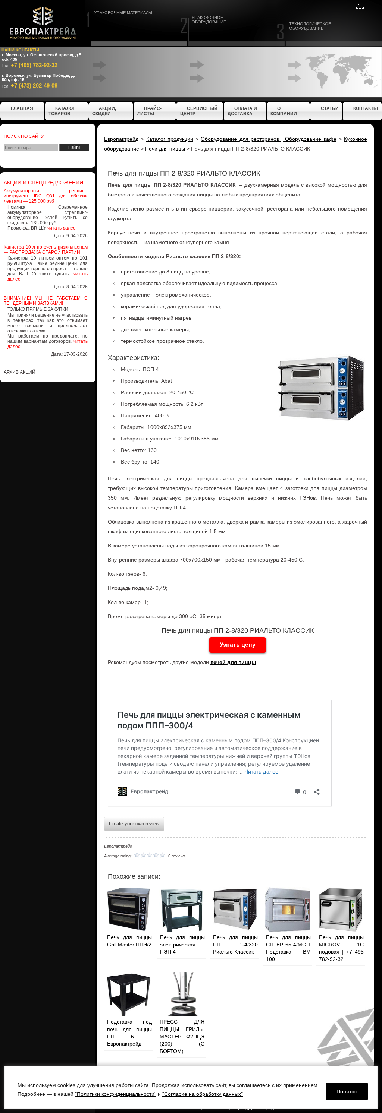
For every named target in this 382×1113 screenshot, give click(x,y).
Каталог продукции (169, 139)
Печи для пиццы (165, 149)
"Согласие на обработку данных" (202, 1094)
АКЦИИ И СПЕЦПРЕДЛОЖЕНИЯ (43, 183)
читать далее (61, 228)
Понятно (346, 1091)
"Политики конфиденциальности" (115, 1094)
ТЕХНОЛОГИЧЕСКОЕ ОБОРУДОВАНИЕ (310, 26)
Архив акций (19, 372)
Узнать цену (238, 645)
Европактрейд (121, 139)
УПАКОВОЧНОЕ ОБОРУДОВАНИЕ (209, 19)
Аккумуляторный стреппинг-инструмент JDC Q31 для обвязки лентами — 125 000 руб (46, 196)
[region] (191, 1087)
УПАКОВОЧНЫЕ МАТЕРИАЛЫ (123, 12)
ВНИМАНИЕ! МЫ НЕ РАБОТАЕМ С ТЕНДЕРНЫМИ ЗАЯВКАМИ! (46, 300)
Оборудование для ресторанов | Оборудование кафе (268, 139)
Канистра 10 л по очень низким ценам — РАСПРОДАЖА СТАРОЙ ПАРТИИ (46, 249)
